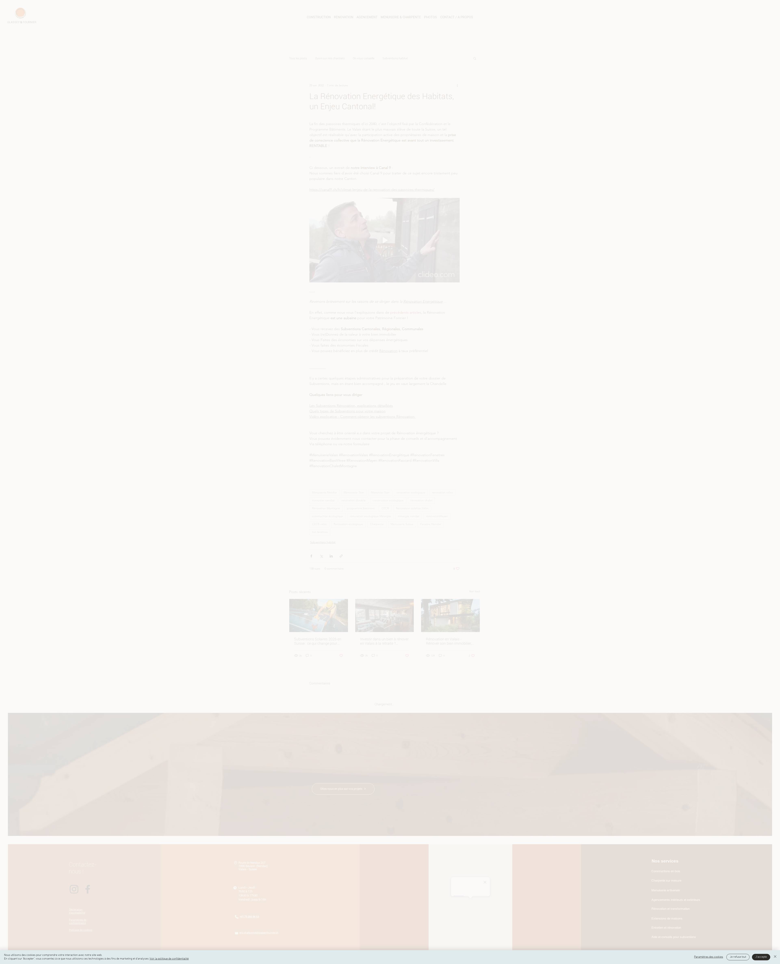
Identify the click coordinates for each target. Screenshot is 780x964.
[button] (773, 884)
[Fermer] (775, 957)
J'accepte (761, 957)
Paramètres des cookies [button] (708, 957)
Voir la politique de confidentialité (169, 959)
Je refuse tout (738, 957)
